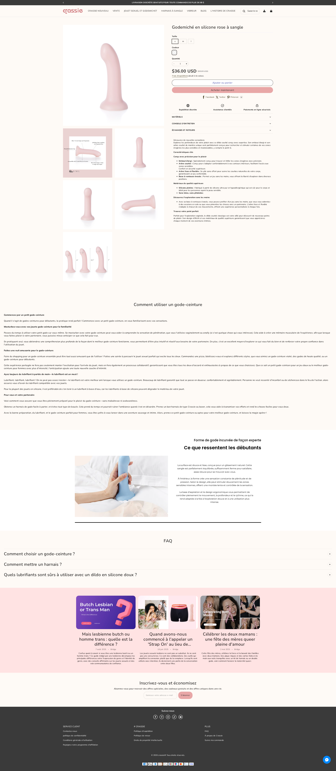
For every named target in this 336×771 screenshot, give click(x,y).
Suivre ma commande (214, 740)
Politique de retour (142, 735)
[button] (174, 52)
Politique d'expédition (143, 731)
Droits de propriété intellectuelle (148, 740)
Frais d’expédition (179, 76)
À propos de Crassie (214, 735)
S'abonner (185, 695)
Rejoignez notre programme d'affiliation (80, 745)
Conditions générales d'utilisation (77, 740)
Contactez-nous (70, 731)
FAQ (207, 731)
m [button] (183, 41)
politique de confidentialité (74, 735)
